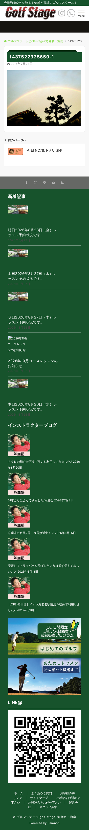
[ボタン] (61, 14)
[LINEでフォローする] (44, 183)
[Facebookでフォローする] (26, 183)
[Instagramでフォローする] (35, 183)
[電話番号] (71, 13)
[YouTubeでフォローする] (53, 183)
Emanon (54, 823)
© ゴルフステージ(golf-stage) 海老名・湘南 (44, 817)
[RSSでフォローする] (62, 183)
